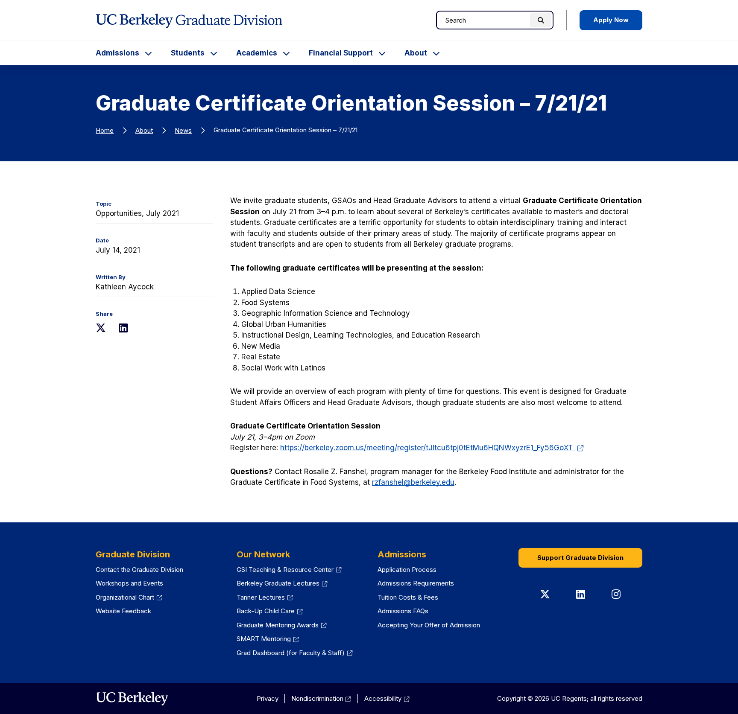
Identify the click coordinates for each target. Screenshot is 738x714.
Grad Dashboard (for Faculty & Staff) (295, 653)
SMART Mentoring (268, 639)
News (183, 130)
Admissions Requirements (416, 583)
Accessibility (387, 698)
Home (105, 130)
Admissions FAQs (403, 611)
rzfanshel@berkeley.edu (413, 482)
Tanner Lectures (265, 597)
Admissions (117, 53)
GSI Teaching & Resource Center (289, 569)
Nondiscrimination (321, 698)
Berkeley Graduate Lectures (282, 583)
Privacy (267, 698)
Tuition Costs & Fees (408, 597)
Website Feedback (123, 611)
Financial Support (341, 53)
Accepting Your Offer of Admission (429, 625)
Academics (256, 53)
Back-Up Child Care (270, 611)
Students (188, 53)
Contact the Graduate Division (139, 569)
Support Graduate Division (580, 558)
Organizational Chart (129, 597)
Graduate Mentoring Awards (282, 625)
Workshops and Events (129, 583)
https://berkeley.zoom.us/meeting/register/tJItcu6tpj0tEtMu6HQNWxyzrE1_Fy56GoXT (432, 447)
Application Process (407, 569)
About (415, 53)
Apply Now (611, 20)
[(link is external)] (132, 698)
